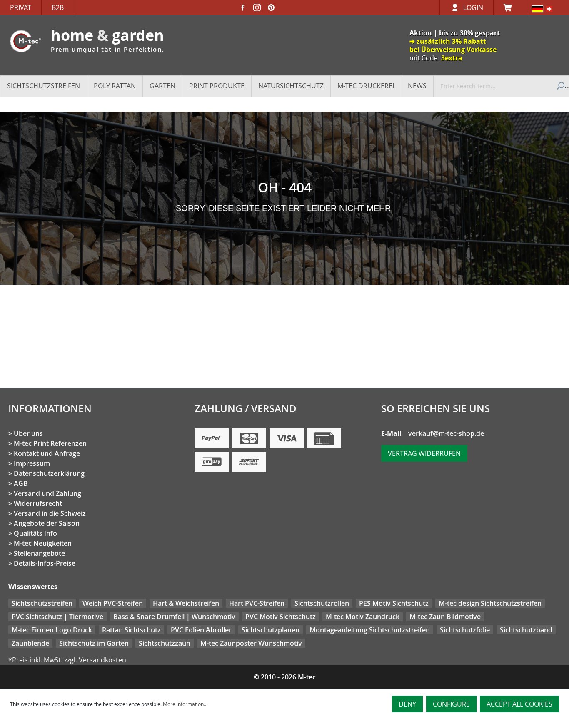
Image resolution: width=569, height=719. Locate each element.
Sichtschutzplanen (270, 629)
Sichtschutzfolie (465, 629)
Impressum (32, 463)
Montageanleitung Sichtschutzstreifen (369, 629)
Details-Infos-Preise (44, 563)
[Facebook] (243, 7)
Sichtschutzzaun (164, 643)
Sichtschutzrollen (321, 603)
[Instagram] (257, 7)
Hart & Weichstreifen (186, 603)
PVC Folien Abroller (201, 629)
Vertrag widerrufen (424, 453)
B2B (58, 7)
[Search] (560, 86)
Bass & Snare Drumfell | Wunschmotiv (174, 616)
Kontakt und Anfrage (47, 453)
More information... (185, 704)
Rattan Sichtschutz (131, 629)
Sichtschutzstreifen (42, 603)
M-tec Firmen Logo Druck (52, 629)
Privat (20, 7)
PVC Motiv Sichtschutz (280, 616)
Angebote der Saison (47, 523)
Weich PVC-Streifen (112, 603)
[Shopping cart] (510, 7)
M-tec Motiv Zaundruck (362, 616)
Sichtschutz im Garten (94, 643)
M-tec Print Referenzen (50, 443)
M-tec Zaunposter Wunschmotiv (251, 643)
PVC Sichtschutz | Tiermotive (57, 616)
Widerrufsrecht (38, 503)
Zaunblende (30, 643)
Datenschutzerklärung (49, 473)
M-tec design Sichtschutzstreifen (490, 603)
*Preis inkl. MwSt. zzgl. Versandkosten (67, 659)
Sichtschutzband (526, 629)
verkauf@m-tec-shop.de (446, 433)
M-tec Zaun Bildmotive (445, 616)
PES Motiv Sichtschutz (394, 603)
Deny (407, 704)
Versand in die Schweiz (50, 513)
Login (473, 7)
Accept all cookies (519, 704)
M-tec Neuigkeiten (43, 543)
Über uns (28, 433)
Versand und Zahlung (47, 493)
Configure (451, 704)
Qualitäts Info (35, 533)
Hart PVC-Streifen (256, 603)
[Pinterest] (271, 7)
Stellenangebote (39, 553)
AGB (21, 483)
